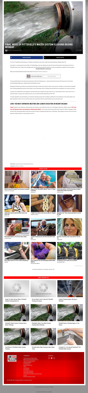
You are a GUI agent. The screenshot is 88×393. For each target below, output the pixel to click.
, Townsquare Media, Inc (19, 380)
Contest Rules (26, 368)
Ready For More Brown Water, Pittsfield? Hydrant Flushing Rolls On (15, 300)
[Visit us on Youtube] (52, 358)
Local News (21, 166)
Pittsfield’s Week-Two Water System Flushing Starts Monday (41, 324)
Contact (25, 375)
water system (30, 163)
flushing (17, 163)
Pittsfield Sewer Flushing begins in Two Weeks (69, 324)
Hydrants (21, 163)
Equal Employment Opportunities (30, 358)
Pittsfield (25, 163)
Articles (17, 166)
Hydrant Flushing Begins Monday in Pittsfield (68, 300)
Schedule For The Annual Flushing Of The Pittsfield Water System (70, 348)
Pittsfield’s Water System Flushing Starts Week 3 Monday (15, 324)
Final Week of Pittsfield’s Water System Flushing (15, 348)
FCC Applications (27, 363)
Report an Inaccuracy (28, 365)
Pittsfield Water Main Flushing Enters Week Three (43, 348)
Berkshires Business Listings (29, 376)
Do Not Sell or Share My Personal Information (33, 373)
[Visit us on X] (54, 358)
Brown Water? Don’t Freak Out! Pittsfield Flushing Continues (42, 300)
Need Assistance (31, 361)
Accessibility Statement (28, 371)
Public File (26, 361)
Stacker (12, 107)
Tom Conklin (10, 50)
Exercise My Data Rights (28, 372)
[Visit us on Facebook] (49, 358)
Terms (25, 366)
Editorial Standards (27, 362)
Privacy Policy (26, 369)
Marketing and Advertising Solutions (31, 359)
